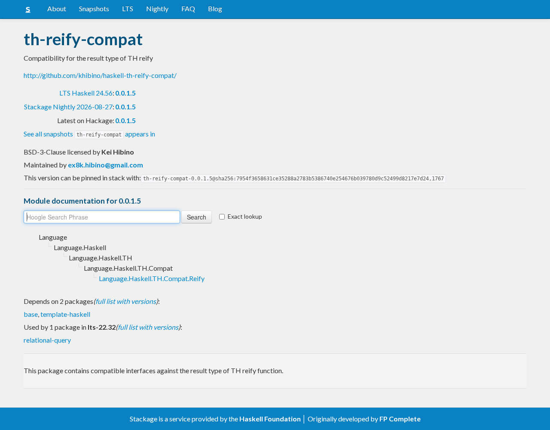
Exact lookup (245, 216)
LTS (127, 8)
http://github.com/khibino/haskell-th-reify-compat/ (100, 75)
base (31, 314)
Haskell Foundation (270, 419)
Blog (215, 8)
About (56, 8)
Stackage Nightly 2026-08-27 (68, 106)
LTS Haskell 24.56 (86, 93)
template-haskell (65, 314)
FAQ (188, 8)
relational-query (47, 340)
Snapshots (94, 8)
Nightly (157, 8)
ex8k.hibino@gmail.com (105, 165)
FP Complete (400, 419)
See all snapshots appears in (89, 134)
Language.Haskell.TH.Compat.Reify (152, 278)
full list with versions (125, 301)
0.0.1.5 (125, 93)
